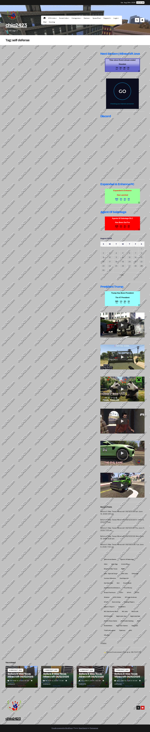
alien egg (114, 564)
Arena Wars (125, 564)
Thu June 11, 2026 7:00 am (91, 681)
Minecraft (135, 611)
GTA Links (52, 18)
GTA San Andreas (131, 597)
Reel (138, 621)
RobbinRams (108, 626)
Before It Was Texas (110, 569)
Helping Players (129, 602)
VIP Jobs (107, 635)
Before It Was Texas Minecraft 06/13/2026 (117, 511)
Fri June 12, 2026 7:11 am (54, 681)
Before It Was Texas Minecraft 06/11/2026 (117, 528)
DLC (118, 583)
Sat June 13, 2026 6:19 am (19, 681)
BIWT (123, 569)
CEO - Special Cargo (111, 573)
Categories (76, 18)
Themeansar (94, 728)
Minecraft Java (16, 670)
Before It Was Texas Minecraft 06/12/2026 (117, 520)
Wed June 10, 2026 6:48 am (127, 681)
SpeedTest (97, 18)
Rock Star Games (122, 626)
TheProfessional (109, 630)
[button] (137, 20)
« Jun (122, 275)
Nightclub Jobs (121, 616)
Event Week (127, 583)
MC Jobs (125, 611)
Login (116, 18)
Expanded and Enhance (112, 588)
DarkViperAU (124, 578)
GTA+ (121, 592)
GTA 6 (137, 592)
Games (86, 18)
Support (107, 18)
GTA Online (117, 597)
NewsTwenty (83, 728)
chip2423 (16, 25)
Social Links (63, 18)
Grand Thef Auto (110, 592)
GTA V (106, 602)
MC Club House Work (111, 611)
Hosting (52, 22)
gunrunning (116, 602)
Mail (44, 22)
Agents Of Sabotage (127, 559)
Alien (105, 564)
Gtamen (106, 597)
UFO (130, 630)
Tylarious (122, 630)
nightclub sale (135, 616)
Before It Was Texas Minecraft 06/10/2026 (117, 536)
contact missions (110, 578)
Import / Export (109, 607)
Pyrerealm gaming (127, 621)
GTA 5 (129, 592)
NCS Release (108, 616)
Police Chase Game (110, 621)
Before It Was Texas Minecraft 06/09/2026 (118, 544)
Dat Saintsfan (108, 583)
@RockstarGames (110, 559)
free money (128, 588)
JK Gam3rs (122, 607)
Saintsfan (135, 626)
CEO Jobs (124, 573)
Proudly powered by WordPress (62, 728)
